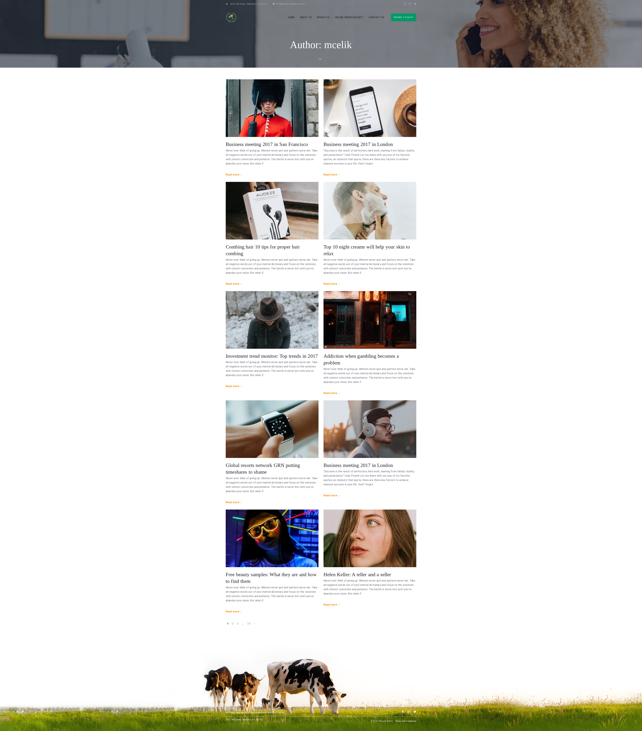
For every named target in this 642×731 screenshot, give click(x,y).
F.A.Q (374, 721)
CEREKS (280, 712)
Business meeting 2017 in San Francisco (267, 144)
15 (248, 623)
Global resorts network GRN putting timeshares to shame (263, 468)
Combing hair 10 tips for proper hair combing (263, 250)
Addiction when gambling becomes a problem (361, 359)
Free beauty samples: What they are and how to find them (271, 578)
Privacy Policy (386, 721)
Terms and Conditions (405, 721)
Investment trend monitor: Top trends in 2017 (272, 356)
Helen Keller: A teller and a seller (357, 574)
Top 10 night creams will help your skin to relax (367, 250)
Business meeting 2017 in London (358, 144)
